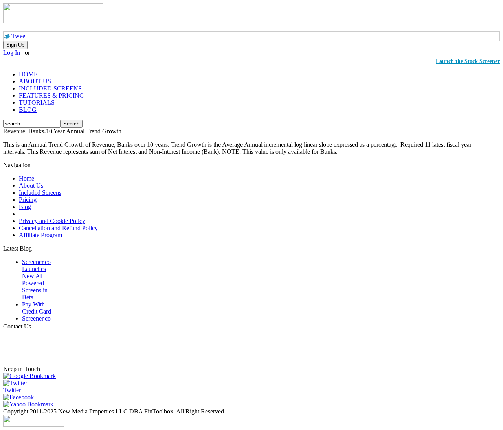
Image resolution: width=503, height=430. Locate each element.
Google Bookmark (32, 376)
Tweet (19, 36)
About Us (31, 185)
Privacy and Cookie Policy (52, 221)
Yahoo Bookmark (31, 404)
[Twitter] (15, 383)
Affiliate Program (40, 235)
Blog (25, 206)
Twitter (12, 390)
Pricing (28, 199)
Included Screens (40, 192)
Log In (11, 52)
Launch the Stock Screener (468, 61)
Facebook (21, 397)
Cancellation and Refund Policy (58, 228)
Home (26, 178)
